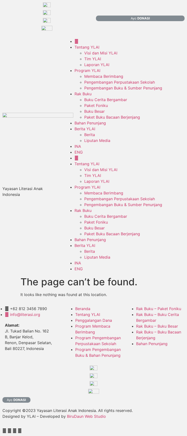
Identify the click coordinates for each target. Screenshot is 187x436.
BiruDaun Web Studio (86, 416)
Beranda (82, 308)
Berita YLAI (85, 128)
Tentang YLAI (87, 47)
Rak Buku (83, 93)
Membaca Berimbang (103, 76)
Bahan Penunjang (90, 123)
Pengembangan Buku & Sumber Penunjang (123, 88)
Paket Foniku (96, 105)
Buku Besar (94, 111)
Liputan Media (97, 140)
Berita (89, 134)
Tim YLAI (92, 58)
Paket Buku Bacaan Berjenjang (112, 117)
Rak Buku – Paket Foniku (158, 308)
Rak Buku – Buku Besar (157, 326)
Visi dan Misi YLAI (100, 53)
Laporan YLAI (96, 64)
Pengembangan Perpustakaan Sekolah (119, 82)
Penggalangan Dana (93, 320)
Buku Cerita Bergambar (105, 99)
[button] (140, 18)
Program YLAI (87, 70)
